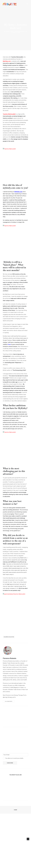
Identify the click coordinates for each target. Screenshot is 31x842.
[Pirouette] (10, 3)
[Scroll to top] (28, 839)
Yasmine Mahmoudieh (9, 114)
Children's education (9, 636)
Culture (18, 31)
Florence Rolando (15, 32)
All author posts (8, 701)
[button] (27, 4)
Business (22, 31)
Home (15, 809)
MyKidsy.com (7, 61)
